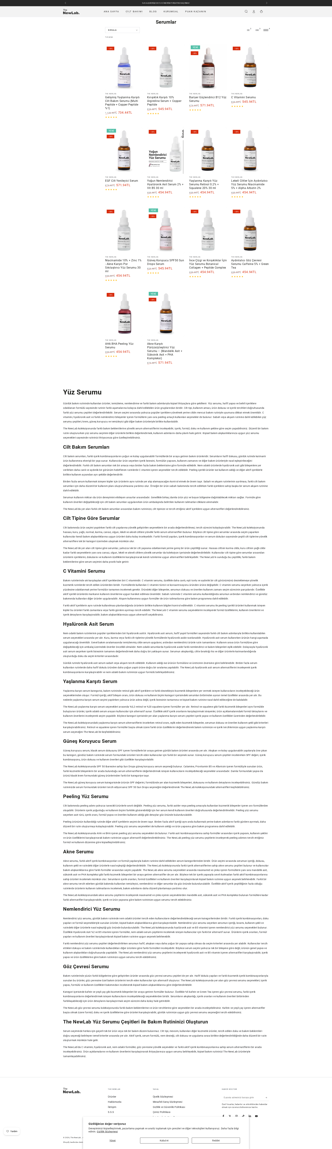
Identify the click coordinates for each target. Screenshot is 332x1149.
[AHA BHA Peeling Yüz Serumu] (124, 313)
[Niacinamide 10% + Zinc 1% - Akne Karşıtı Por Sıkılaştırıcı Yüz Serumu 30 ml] (124, 230)
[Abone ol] (267, 1097)
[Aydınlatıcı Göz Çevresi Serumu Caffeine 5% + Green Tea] (250, 230)
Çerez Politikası (161, 1112)
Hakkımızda (114, 1101)
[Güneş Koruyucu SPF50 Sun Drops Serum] (166, 230)
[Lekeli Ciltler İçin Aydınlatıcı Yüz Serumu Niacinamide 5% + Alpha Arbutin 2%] (250, 150)
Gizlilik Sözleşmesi (107, 1131)
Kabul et (164, 1140)
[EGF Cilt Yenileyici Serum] (124, 150)
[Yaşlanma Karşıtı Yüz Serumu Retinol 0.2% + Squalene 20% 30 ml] (208, 150)
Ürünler (112, 1096)
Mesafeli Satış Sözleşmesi (167, 1101)
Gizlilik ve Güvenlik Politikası (169, 1107)
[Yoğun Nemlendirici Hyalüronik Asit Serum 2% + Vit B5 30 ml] (166, 150)
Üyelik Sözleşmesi (163, 1096)
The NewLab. (75, 1137)
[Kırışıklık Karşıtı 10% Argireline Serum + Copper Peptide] (166, 67)
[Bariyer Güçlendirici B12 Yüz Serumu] (208, 67)
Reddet (216, 1140)
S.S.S (111, 1112)
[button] (246, 11)
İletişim (112, 1107)
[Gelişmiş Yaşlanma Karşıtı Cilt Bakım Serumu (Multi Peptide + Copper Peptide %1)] (124, 67)
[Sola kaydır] (65, 3)
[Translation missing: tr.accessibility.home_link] (71, 11)
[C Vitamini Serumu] (250, 67)
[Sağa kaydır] (266, 3)
